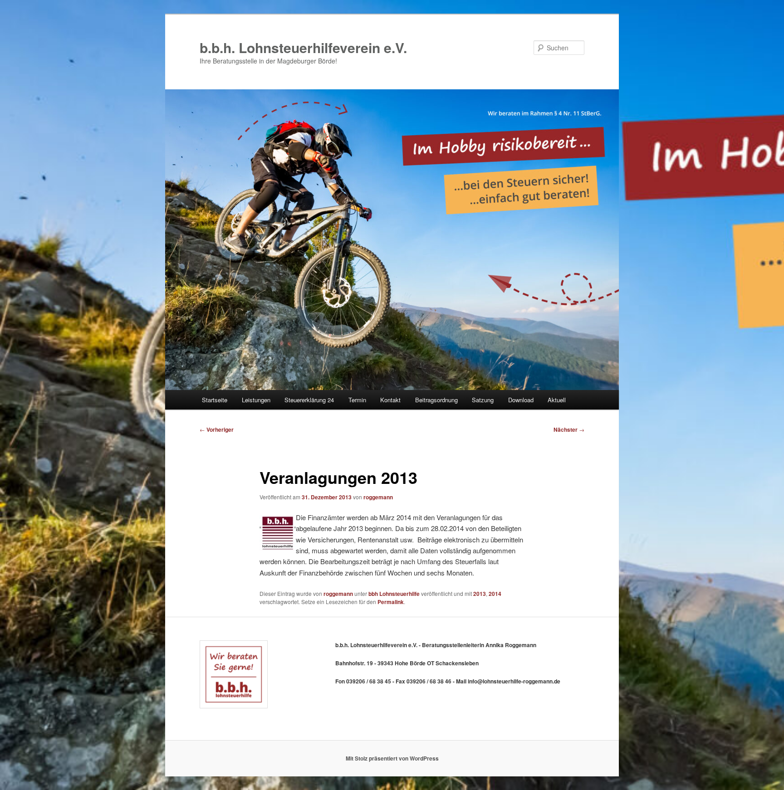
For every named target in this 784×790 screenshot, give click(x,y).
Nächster (569, 429)
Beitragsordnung (436, 399)
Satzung (483, 399)
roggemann (378, 497)
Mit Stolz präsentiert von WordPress (392, 758)
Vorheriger (217, 429)
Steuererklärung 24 (309, 399)
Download (521, 399)
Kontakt (390, 399)
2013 (479, 594)
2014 (495, 594)
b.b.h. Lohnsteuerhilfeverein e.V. (303, 47)
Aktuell (557, 399)
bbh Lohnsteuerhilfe (394, 594)
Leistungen (256, 399)
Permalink (390, 602)
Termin (357, 399)
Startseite (214, 399)
